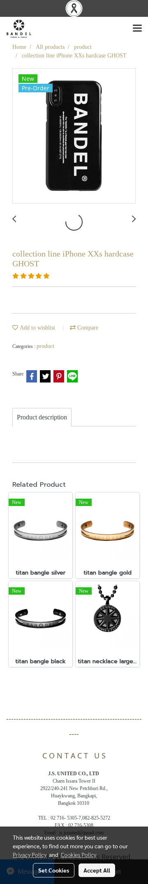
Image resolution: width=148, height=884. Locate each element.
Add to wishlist (36, 328)
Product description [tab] (42, 417)
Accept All (96, 870)
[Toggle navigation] (137, 29)
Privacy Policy (29, 854)
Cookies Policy (78, 854)
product (45, 346)
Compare (87, 328)
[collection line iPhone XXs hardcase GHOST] (74, 136)
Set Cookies (53, 870)
